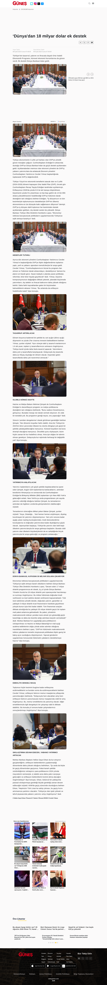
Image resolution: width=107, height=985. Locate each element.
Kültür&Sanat (51, 962)
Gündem (43, 953)
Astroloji (59, 956)
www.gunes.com (53, 978)
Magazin (43, 959)
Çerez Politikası (45, 974)
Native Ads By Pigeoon (60, 821)
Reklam (32, 974)
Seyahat (59, 953)
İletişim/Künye (19, 974)
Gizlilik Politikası (63, 974)
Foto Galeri (69, 956)
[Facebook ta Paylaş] (88, 42)
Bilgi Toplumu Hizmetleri (83, 974)
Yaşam (43, 962)
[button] (88, 74)
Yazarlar (68, 953)
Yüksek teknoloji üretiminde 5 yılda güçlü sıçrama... (39, 866)
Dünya (49, 956)
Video (67, 959)
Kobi (58, 962)
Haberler (15, 9)
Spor (42, 956)
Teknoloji (50, 959)
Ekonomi (50, 953)
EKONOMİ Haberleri (27, 9)
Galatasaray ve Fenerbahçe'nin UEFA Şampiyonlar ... (20, 842)
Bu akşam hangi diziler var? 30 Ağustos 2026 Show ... (21, 866)
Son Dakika (69, 962)
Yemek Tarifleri (61, 959)
